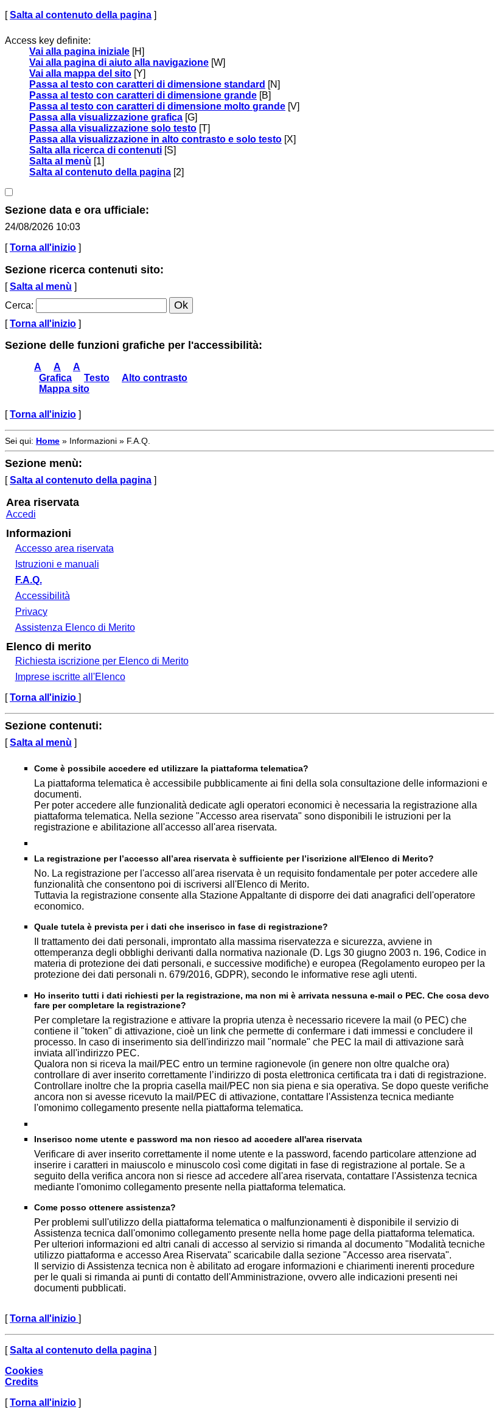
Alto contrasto (154, 378)
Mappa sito (64, 389)
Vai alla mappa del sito (80, 73)
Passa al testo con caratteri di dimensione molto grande (157, 106)
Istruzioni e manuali (57, 564)
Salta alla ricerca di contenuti (95, 150)
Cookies (24, 1371)
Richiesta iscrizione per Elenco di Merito (102, 661)
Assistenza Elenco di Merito (75, 627)
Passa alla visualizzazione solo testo (113, 128)
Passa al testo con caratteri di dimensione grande (143, 95)
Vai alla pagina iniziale (79, 51)
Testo (97, 378)
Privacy (31, 611)
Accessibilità (42, 596)
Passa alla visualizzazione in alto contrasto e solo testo (155, 139)
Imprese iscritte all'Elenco (70, 677)
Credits (21, 1382)
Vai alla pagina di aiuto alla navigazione (119, 62)
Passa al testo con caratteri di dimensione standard (147, 84)
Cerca (18, 305)
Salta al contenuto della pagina (81, 15)
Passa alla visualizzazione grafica (106, 117)
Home (48, 441)
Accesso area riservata (64, 548)
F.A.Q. (28, 580)
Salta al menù (60, 161)
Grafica (55, 378)
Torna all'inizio (43, 247)
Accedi (21, 514)
